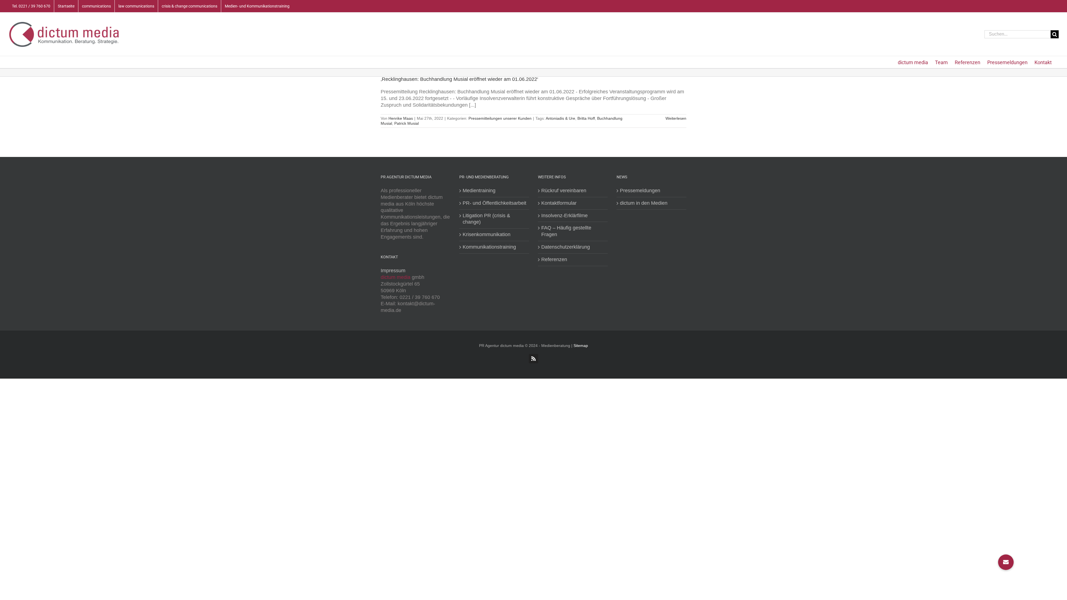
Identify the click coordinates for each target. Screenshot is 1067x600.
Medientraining (479, 190)
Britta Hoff (586, 118)
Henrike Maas (400, 118)
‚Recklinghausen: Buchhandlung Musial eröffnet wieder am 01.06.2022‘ (459, 79)
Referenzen (554, 259)
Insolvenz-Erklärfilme (564, 215)
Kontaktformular (559, 203)
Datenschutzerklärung (565, 247)
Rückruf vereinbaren (563, 190)
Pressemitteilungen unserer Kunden (500, 118)
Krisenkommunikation (486, 234)
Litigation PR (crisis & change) (486, 219)
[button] (1006, 562)
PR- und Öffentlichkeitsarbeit (494, 203)
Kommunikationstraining (489, 247)
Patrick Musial (406, 123)
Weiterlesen (675, 118)
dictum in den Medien (643, 203)
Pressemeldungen (640, 190)
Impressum (393, 270)
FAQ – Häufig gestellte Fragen (566, 231)
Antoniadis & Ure (560, 118)
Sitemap (581, 345)
